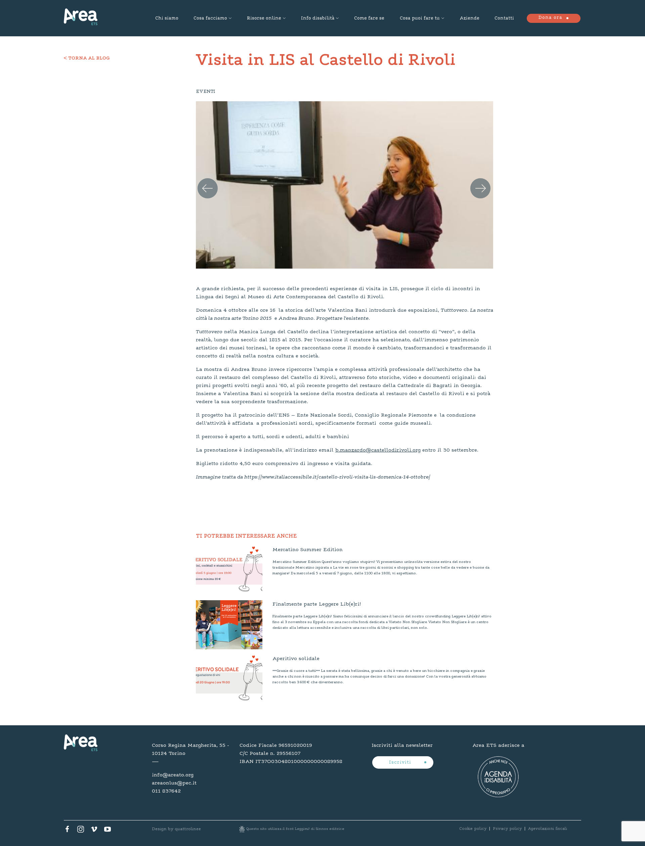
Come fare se (369, 18)
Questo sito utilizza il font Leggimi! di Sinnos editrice (295, 829)
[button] (205, 182)
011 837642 (166, 791)
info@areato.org (173, 775)
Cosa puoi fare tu (420, 18)
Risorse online (264, 18)
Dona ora (550, 18)
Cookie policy (472, 828)
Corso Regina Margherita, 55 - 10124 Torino (190, 749)
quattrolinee (188, 829)
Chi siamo (166, 18)
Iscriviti (401, 762)
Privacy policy (507, 828)
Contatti (504, 18)
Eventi (205, 91)
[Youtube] (107, 831)
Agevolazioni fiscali (547, 828)
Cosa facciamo (210, 18)
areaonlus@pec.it (174, 783)
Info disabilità (317, 18)
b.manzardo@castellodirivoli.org (378, 450)
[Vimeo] (94, 831)
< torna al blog (87, 58)
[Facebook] (67, 831)
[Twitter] (80, 831)
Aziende (469, 18)
